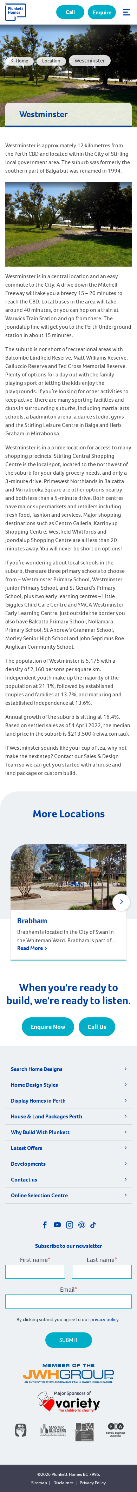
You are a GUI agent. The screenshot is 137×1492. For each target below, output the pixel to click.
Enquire (102, 12)
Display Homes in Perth (38, 1100)
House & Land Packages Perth (46, 1116)
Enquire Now (48, 1027)
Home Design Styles (34, 1085)
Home (22, 61)
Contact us (24, 1179)
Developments (28, 1163)
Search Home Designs (37, 1069)
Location (51, 61)
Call (70, 12)
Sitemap (39, 1483)
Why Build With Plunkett (40, 1132)
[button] (121, 902)
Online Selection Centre (39, 1195)
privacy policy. (105, 1319)
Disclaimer (63, 1483)
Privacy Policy (93, 1483)
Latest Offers (26, 1148)
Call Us (96, 1027)
